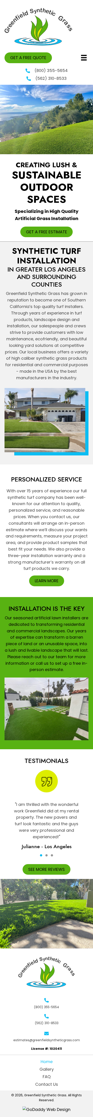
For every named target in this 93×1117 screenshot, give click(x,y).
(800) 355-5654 (51, 70)
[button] (28, 57)
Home (47, 1061)
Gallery (47, 1069)
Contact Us (46, 1084)
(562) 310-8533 (51, 78)
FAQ (47, 1076)
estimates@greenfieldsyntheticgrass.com (46, 1040)
